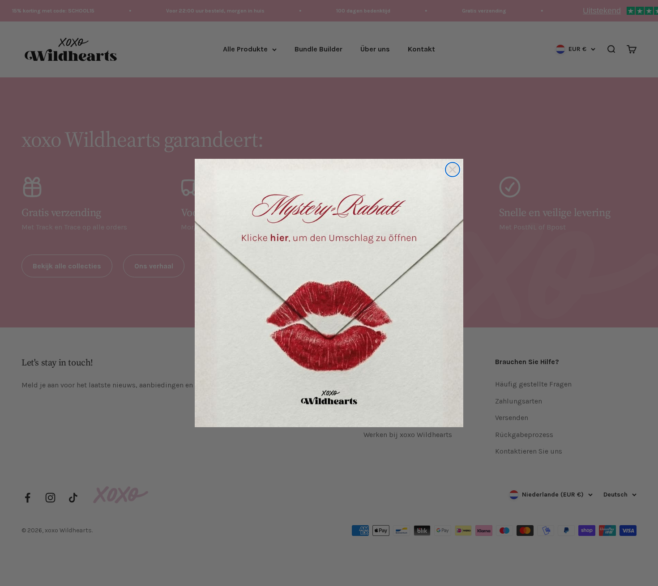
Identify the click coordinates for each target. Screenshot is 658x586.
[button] (329, 293)
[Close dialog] (452, 169)
